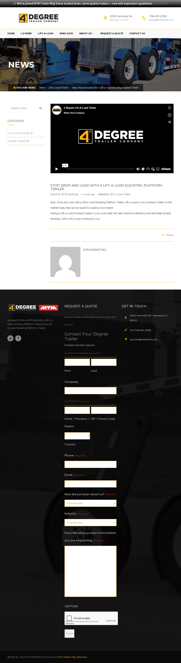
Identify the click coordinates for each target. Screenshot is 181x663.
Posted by (64, 194)
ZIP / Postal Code (103, 418)
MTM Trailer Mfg (66, 657)
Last (94, 370)
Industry (76, 513)
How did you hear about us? (90, 494)
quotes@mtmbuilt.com (161, 19)
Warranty (82, 657)
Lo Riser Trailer (16, 141)
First (68, 370)
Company (71, 382)
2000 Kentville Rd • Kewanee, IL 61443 (149, 317)
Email (74, 475)
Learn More (160, 3)
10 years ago (89, 194)
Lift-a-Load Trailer (59, 87)
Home (42, 87)
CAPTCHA (71, 606)
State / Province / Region (77, 422)
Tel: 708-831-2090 (140, 330)
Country (70, 444)
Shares (170, 235)
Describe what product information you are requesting (90, 536)
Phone (75, 455)
